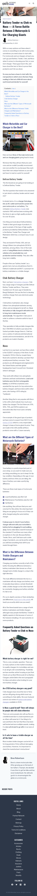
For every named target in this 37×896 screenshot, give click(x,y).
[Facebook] (12, 884)
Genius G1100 (7, 423)
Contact (18, 819)
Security (18, 875)
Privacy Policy (18, 826)
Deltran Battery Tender (18, 209)
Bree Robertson (13, 40)
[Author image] (5, 40)
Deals (18, 855)
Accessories (18, 843)
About (18, 809)
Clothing (18, 852)
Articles (18, 846)
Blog (18, 812)
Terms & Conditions (18, 830)
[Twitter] (16, 884)
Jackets (18, 867)
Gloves (18, 858)
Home (18, 805)
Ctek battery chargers (20, 282)
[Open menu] (29, 3)
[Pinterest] (25, 884)
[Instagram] (20, 884)
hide (13, 88)
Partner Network (18, 816)
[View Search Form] (33, 3)
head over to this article (22, 600)
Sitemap (18, 823)
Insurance (18, 864)
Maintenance (7, 19)
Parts (18, 872)
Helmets (18, 861)
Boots (18, 849)
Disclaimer (18, 833)
